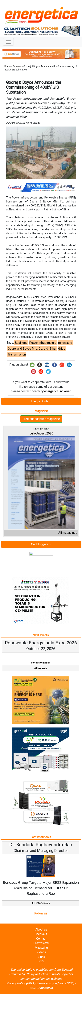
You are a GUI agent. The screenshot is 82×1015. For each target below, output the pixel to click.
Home (7, 66)
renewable (65, 343)
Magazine (41, 947)
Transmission (17, 354)
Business (18, 66)
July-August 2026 (41, 433)
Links (41, 957)
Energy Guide (40, 401)
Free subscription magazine (41, 419)
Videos (41, 952)
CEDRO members (41, 988)
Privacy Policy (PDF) (20, 983)
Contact (41, 938)
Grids (61, 348)
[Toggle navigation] (8, 42)
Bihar (53, 348)
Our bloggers (40, 544)
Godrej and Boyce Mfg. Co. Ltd (28, 348)
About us (41, 929)
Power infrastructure (42, 343)
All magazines (67, 532)
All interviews (41, 903)
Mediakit (41, 934)
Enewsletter (41, 943)
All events (40, 668)
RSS (41, 961)
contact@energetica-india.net (51, 391)
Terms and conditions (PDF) (55, 983)
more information (40, 662)
